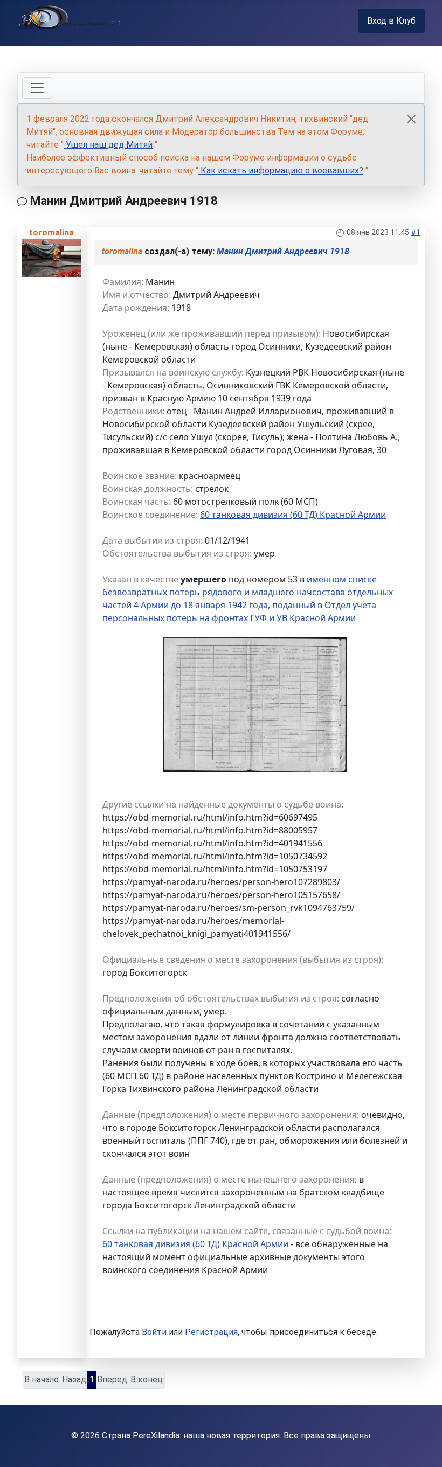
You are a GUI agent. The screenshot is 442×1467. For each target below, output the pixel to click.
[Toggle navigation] (37, 88)
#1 (415, 232)
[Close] (411, 119)
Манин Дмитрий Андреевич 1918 (283, 251)
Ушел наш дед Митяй (108, 145)
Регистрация (211, 1332)
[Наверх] (423, 1447)
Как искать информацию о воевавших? (280, 170)
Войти (154, 1332)
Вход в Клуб (391, 21)
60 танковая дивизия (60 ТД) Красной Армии (293, 514)
